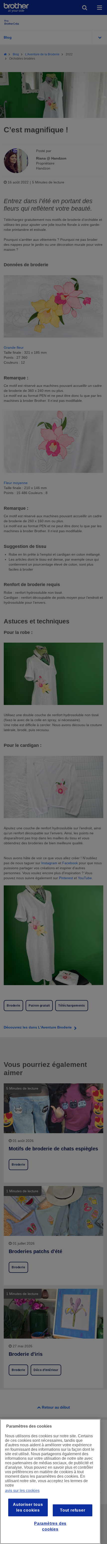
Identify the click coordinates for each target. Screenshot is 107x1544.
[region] (50, 1481)
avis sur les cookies (22, 1490)
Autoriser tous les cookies (28, 1507)
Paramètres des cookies (50, 1526)
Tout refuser (72, 1510)
